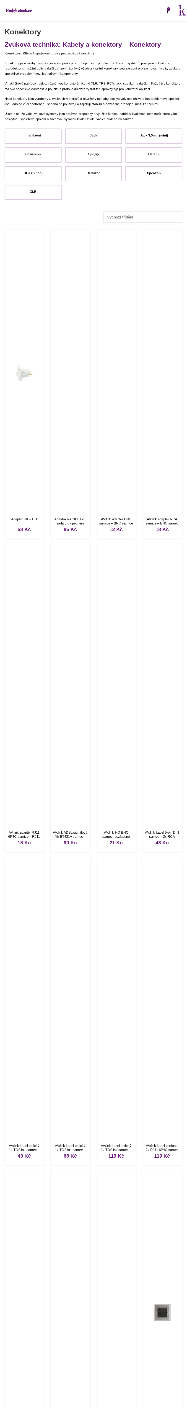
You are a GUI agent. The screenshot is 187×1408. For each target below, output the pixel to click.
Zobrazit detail (24, 374)
